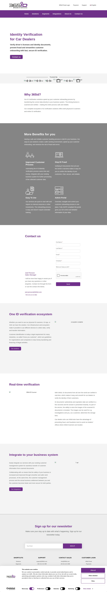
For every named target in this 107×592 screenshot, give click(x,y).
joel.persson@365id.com (33, 292)
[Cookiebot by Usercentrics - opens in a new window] (11, 588)
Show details (87, 588)
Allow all (93, 570)
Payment (75, 5)
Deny (93, 581)
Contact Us (79, 14)
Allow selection (93, 575)
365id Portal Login (64, 5)
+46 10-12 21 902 (31, 295)
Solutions (35, 14)
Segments (45, 14)
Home (26, 14)
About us (68, 14)
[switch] (48, 588)
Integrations (57, 14)
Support (84, 5)
